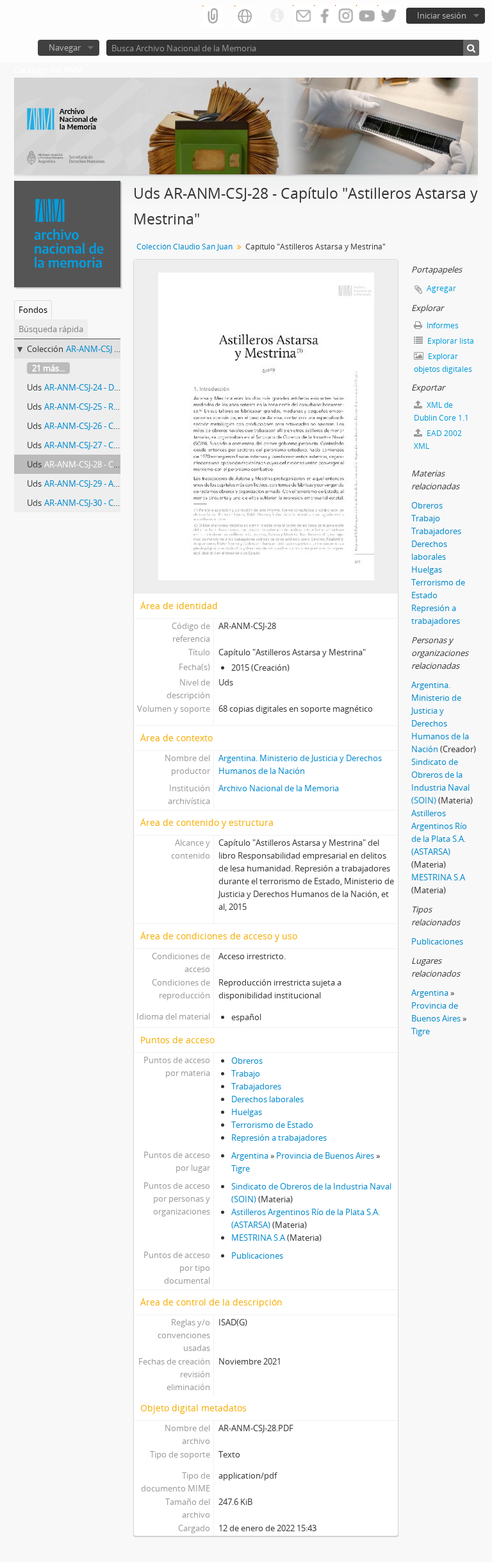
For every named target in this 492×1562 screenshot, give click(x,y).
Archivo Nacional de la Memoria (278, 788)
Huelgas (246, 1112)
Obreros (247, 1060)
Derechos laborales (267, 1099)
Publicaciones (257, 1255)
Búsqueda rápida (51, 329)
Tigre (240, 1168)
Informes (442, 325)
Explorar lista (449, 340)
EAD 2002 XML (438, 439)
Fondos (33, 309)
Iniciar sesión (441, 15)
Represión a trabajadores (279, 1137)
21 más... (48, 368)
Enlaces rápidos (277, 16)
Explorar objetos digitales (443, 362)
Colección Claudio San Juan (184, 246)
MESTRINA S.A (258, 1237)
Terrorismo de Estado (272, 1124)
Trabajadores (256, 1086)
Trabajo (245, 1073)
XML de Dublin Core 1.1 (441, 411)
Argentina (249, 1155)
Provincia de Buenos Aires (325, 1155)
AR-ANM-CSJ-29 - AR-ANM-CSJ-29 (105, 483)
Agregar (441, 288)
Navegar (65, 47)
